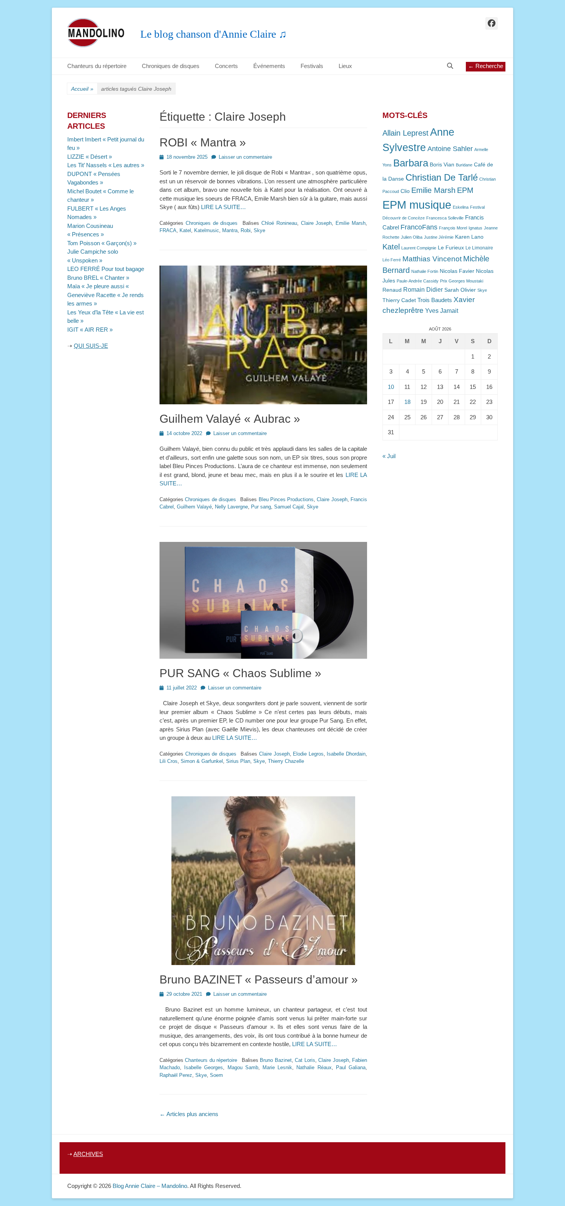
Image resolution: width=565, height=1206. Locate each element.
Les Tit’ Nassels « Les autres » (105, 165)
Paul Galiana (351, 1067)
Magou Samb (243, 1067)
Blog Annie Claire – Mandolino (150, 1186)
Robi (246, 230)
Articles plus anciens (189, 1114)
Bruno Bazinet (275, 1060)
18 (407, 402)
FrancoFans (418, 227)
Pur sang (261, 507)
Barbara (410, 163)
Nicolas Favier (457, 271)
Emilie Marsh (351, 223)
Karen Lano (469, 237)
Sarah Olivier (460, 290)
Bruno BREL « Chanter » (98, 277)
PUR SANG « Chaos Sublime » (240, 673)
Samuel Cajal (289, 507)
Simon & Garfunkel (202, 761)
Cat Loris (305, 1060)
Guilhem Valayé (194, 507)
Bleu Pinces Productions (286, 499)
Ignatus (475, 228)
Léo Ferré (391, 259)
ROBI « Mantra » (203, 142)
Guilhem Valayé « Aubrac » (230, 418)
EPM (465, 190)
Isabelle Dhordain (346, 754)
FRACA (168, 230)
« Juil (389, 456)
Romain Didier (423, 289)
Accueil (82, 89)
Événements (269, 66)
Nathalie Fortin (424, 271)
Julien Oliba (411, 237)
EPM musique (416, 204)
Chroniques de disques (170, 66)
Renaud (392, 290)
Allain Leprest (405, 133)
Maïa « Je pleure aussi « (98, 286)
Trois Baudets (434, 300)
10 (391, 387)
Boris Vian (442, 165)
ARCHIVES (88, 1154)
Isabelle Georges (203, 1067)
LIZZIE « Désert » (89, 156)
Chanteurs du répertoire (96, 66)
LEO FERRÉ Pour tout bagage (105, 269)
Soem (216, 1075)
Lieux (345, 66)
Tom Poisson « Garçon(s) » (101, 243)
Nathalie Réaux (313, 1067)
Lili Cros (169, 761)
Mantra (230, 230)
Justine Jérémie (439, 237)
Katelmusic (206, 230)
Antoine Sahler (450, 149)
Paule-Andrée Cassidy (418, 281)
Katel (185, 230)
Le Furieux (451, 248)
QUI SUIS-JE (91, 345)
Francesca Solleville (445, 218)
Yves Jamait (441, 310)
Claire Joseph (316, 223)
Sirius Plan (238, 761)
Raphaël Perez (176, 1075)
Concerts (226, 66)
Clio (405, 191)
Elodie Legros (308, 754)
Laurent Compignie (418, 248)
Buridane (464, 165)
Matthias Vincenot (432, 259)
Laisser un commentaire (245, 157)
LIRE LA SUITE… (223, 207)
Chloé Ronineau (279, 223)
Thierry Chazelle (286, 761)
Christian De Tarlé (441, 177)
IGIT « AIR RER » (90, 329)
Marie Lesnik (277, 1067)
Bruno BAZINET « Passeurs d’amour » (259, 979)
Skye (259, 230)
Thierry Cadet (399, 300)
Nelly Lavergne (231, 507)
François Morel (453, 228)
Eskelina (461, 207)
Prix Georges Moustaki (461, 281)
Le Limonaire (479, 248)
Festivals (312, 66)
